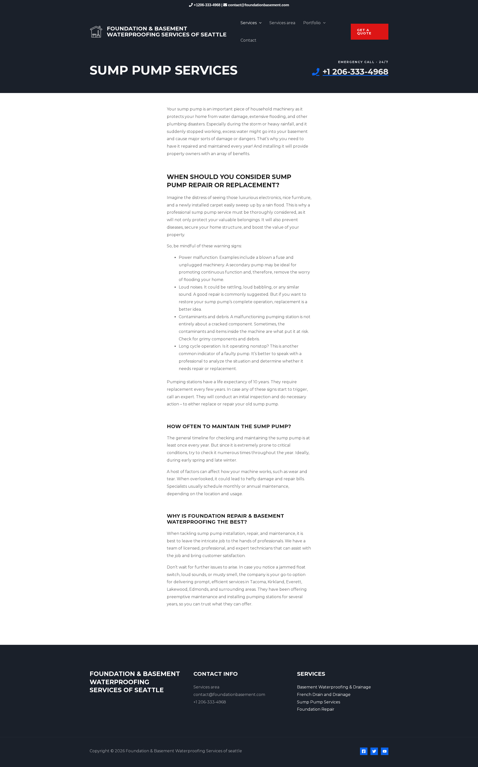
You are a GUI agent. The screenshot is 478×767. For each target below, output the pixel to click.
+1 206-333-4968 (209, 702)
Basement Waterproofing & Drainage (334, 687)
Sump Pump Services (318, 702)
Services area (282, 22)
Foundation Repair (315, 709)
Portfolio (312, 22)
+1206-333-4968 (207, 5)
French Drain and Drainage (324, 694)
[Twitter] (374, 751)
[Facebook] (363, 751)
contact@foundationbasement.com (258, 5)
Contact (248, 40)
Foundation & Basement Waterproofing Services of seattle (167, 31)
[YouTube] (384, 751)
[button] (369, 32)
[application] (259, 22)
